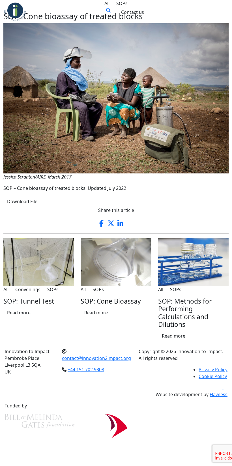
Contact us (132, 12)
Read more (19, 313)
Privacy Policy (213, 369)
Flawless (218, 394)
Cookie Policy (213, 376)
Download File (22, 201)
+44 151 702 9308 (86, 369)
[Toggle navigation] (221, 12)
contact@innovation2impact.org (96, 358)
